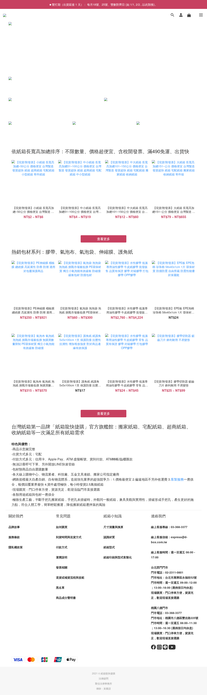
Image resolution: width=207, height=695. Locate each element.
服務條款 (14, 537)
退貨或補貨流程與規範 (70, 577)
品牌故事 (14, 527)
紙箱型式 (109, 547)
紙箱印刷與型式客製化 (118, 557)
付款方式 (61, 547)
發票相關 (61, 567)
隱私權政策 (15, 547)
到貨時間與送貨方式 (68, 537)
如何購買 (61, 527)
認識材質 (109, 537)
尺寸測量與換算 (113, 527)
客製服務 (177, 479)
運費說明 (61, 557)
